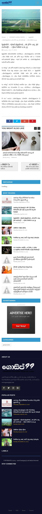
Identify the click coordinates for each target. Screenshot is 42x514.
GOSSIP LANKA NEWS (17, 37)
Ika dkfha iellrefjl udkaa (7, 168)
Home (4, 37)
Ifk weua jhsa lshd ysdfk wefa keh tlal (32, 168)
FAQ (17, 510)
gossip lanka (6, 345)
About (23, 510)
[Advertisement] (21, 488)
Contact (31, 510)
